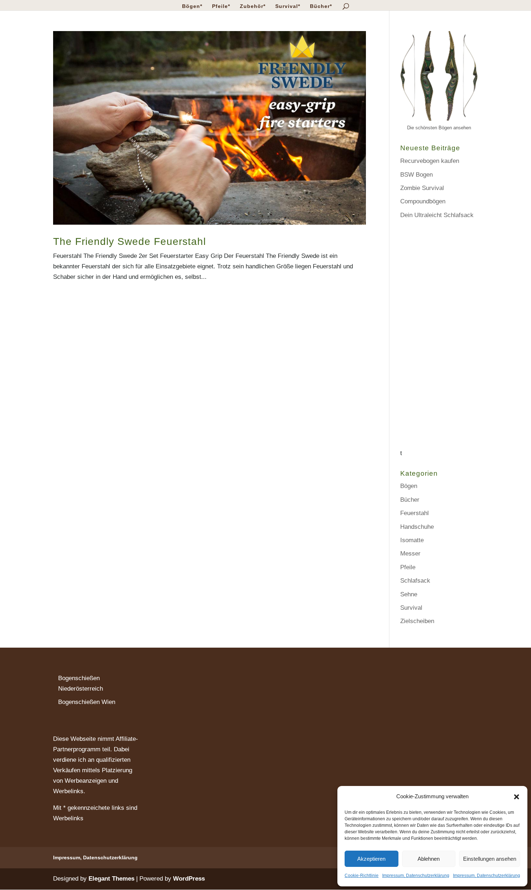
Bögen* (192, 6)
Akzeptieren (371, 859)
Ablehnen (429, 859)
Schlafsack (415, 580)
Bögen (408, 486)
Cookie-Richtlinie (362, 875)
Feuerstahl (414, 513)
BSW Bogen (416, 174)
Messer (410, 553)
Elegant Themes (111, 878)
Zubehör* (253, 6)
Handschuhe (417, 526)
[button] (516, 796)
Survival (411, 607)
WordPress (189, 878)
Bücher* (321, 6)
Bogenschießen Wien (86, 702)
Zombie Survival (422, 188)
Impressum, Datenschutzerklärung (415, 875)
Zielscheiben (417, 621)
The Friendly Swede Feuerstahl (129, 241)
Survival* (287, 6)
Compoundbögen (422, 201)
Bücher (409, 499)
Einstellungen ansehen (489, 859)
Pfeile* (221, 6)
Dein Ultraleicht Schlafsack (437, 215)
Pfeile (407, 567)
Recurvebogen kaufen (429, 160)
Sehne (408, 594)
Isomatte (412, 540)
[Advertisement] (439, 340)
